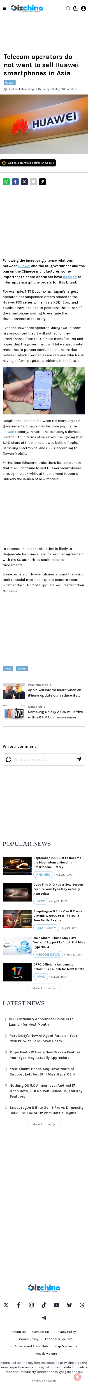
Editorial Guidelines (59, 1339)
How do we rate (46, 1354)
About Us (19, 1332)
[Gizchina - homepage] (27, 8)
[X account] (6, 1305)
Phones (43, 874)
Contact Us (40, 1332)
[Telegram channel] (44, 1318)
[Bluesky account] (69, 1305)
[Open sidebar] (4, 8)
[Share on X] (24, 181)
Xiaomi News (48, 954)
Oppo (40, 901)
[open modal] (83, 8)
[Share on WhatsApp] (6, 181)
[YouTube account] (56, 1305)
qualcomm (46, 928)
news (8, 668)
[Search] (68, 8)
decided (70, 277)
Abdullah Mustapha (25, 89)
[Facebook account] (18, 1305)
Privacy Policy (66, 1332)
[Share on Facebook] (15, 181)
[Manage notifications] (77, 1377)
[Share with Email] (33, 181)
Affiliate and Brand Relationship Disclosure (45, 1346)
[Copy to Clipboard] (42, 181)
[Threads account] (82, 1305)
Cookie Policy (28, 1339)
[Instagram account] (31, 1305)
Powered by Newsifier (44, 1380)
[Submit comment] (79, 759)
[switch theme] (76, 8)
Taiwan (8, 431)
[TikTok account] (44, 1305)
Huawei (9, 82)
